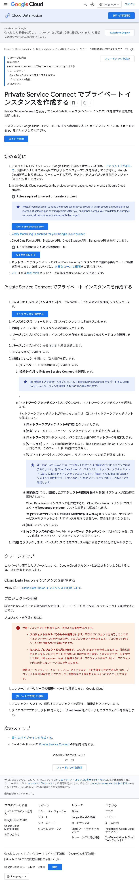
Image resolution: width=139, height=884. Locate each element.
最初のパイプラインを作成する (32, 738)
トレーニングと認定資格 (86, 837)
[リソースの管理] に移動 (29, 696)
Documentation (23, 49)
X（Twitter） (112, 823)
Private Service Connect (54, 744)
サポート (43, 817)
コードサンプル (80, 823)
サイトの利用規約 (55, 853)
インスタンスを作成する (30, 314)
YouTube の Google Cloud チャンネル (119, 830)
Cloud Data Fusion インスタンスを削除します (51, 588)
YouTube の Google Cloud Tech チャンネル (119, 839)
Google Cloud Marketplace (11, 827)
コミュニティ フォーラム (52, 811)
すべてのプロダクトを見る (18, 813)
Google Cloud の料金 (16, 820)
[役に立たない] (132, 49)
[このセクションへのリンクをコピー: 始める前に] (29, 157)
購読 (54, 867)
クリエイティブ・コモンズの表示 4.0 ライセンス (81, 779)
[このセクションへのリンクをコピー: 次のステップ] (34, 729)
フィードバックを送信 (117, 58)
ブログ (109, 811)
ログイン (130, 4)
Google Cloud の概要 (83, 817)
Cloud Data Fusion (27, 15)
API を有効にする (26, 254)
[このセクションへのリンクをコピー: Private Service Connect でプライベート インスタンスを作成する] (8, 293)
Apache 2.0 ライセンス (40, 783)
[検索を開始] (85, 4)
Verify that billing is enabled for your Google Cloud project (48, 234)
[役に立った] (126, 49)
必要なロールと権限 (68, 266)
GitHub (75, 811)
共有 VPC (33, 273)
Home (7, 49)
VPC (14, 273)
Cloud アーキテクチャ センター (85, 830)
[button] (73, 196)
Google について (13, 853)
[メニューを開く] (5, 4)
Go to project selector (30, 226)
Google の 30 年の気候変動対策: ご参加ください (33, 859)
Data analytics (43, 49)
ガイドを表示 (16, 138)
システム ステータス (49, 828)
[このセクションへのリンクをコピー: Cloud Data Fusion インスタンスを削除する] (79, 581)
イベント (110, 817)
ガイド (83, 49)
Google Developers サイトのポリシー (112, 783)
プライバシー (34, 853)
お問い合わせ (12, 834)
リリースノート (47, 823)
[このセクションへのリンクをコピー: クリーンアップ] (38, 556)
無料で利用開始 (121, 15)
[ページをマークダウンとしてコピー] (85, 103)
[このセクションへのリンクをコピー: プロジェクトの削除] (40, 599)
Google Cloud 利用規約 (81, 853)
